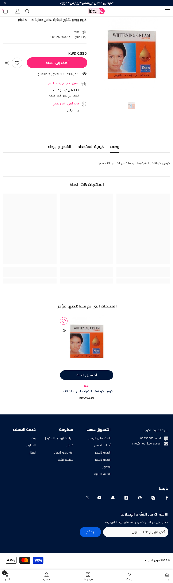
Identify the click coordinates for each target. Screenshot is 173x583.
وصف (114, 146)
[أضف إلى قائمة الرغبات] (17, 63)
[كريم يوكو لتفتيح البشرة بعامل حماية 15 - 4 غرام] (86, 341)
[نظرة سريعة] (64, 330)
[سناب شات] (113, 497)
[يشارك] (7, 63)
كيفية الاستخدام (90, 146)
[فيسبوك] (167, 497)
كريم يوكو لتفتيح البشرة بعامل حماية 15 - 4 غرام (86, 391)
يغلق (4, 3)
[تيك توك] (126, 497)
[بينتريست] (140, 497)
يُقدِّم (90, 532)
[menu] (167, 11)
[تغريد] (88, 497)
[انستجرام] (153, 497)
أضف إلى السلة (56, 62)
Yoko (76, 31)
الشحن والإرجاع (59, 146)
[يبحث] (27, 11)
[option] (131, 54)
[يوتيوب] (99, 497)
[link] (143, 274)
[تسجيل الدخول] (17, 11)
